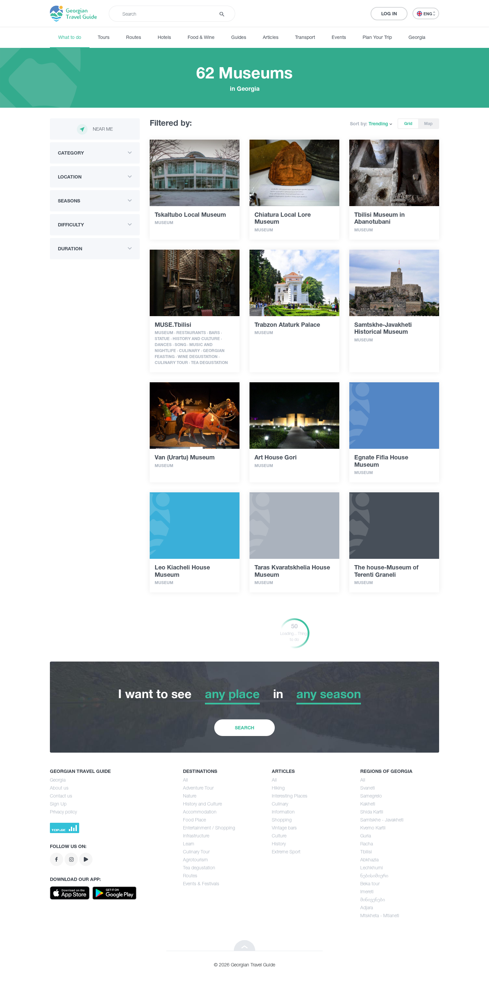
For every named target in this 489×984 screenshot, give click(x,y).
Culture (279, 835)
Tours (103, 37)
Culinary (280, 803)
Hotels (164, 37)
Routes (133, 37)
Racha (366, 843)
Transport (305, 37)
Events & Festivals (201, 883)
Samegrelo (371, 796)
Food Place (194, 819)
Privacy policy (63, 811)
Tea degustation (199, 867)
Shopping (282, 819)
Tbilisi (366, 851)
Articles (270, 37)
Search (244, 727)
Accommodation (200, 811)
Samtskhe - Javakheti (382, 819)
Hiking (278, 788)
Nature (189, 796)
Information (283, 811)
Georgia (416, 37)
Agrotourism (195, 859)
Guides (238, 37)
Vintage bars (284, 827)
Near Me (103, 129)
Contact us (61, 796)
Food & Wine (201, 37)
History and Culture (202, 803)
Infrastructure (196, 835)
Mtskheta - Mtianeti (379, 915)
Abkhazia (369, 859)
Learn (188, 843)
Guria (365, 835)
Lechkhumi (371, 867)
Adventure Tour (198, 788)
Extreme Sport (286, 851)
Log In (389, 13)
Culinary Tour (196, 851)
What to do (69, 37)
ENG (428, 13)
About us (59, 788)
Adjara (366, 907)
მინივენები (372, 899)
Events (339, 37)
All (185, 780)
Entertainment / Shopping (209, 827)
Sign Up (58, 803)
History (279, 843)
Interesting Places (289, 796)
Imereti (367, 891)
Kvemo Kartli (373, 827)
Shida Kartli (371, 811)
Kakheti (367, 803)
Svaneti (367, 788)
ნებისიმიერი (374, 875)
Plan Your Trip (377, 37)
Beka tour (370, 883)
